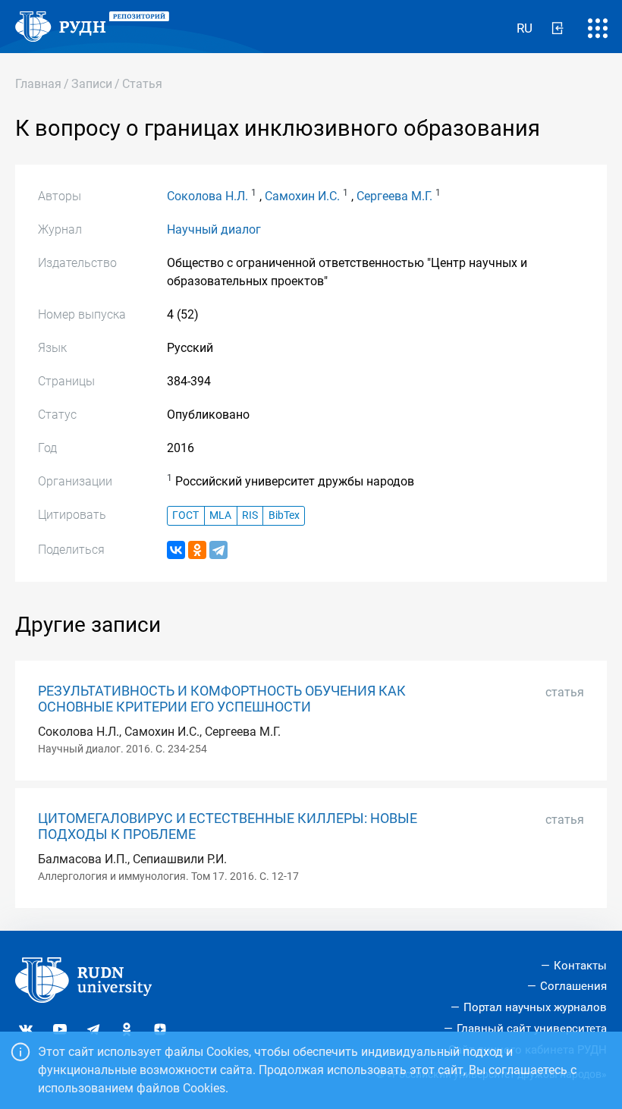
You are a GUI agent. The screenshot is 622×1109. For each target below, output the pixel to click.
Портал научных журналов (535, 1007)
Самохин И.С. (302, 196)
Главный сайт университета (532, 1028)
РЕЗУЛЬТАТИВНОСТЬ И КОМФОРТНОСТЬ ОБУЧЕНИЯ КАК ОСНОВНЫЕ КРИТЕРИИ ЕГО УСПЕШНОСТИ (222, 699)
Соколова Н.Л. (207, 196)
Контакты (580, 965)
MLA (220, 515)
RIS (250, 515)
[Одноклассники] (197, 550)
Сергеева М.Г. (394, 196)
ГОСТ (185, 515)
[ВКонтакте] (176, 550)
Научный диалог (214, 229)
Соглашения (573, 986)
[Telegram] (218, 550)
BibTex (284, 515)
